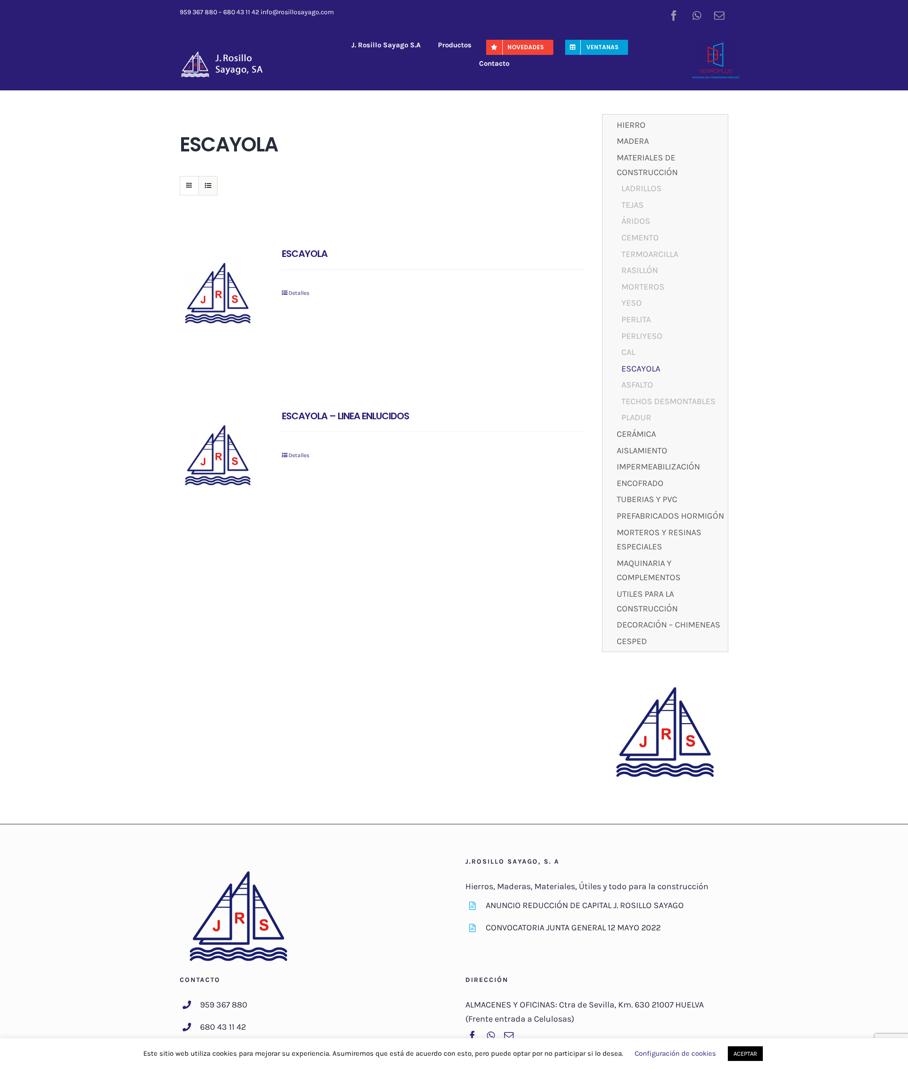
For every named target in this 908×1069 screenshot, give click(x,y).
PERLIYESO (642, 336)
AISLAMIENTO (642, 450)
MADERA (633, 141)
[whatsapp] (697, 16)
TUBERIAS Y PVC (647, 499)
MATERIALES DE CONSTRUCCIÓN (647, 164)
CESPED (632, 641)
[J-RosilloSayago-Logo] (227, 54)
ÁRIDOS (635, 221)
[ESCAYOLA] (217, 295)
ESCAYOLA (304, 253)
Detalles (298, 293)
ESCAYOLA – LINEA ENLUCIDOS (345, 416)
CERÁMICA (636, 434)
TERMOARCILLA (649, 254)
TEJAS (632, 205)
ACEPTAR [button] (745, 1053)
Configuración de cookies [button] (675, 1053)
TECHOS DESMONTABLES (668, 401)
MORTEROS (642, 287)
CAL (628, 352)
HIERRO (631, 125)
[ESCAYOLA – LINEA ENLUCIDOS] (217, 457)
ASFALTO (637, 385)
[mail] (719, 16)
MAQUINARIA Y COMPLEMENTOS (649, 570)
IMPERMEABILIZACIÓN (658, 466)
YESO (631, 303)
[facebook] (674, 16)
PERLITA (636, 319)
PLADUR (636, 417)
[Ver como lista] (208, 186)
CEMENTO (640, 237)
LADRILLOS (641, 188)
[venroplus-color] (715, 47)
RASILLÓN (639, 270)
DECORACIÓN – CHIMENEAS (668, 624)
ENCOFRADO (640, 483)
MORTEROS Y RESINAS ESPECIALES (659, 539)
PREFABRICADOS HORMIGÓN (670, 516)
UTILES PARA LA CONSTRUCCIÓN (647, 601)
